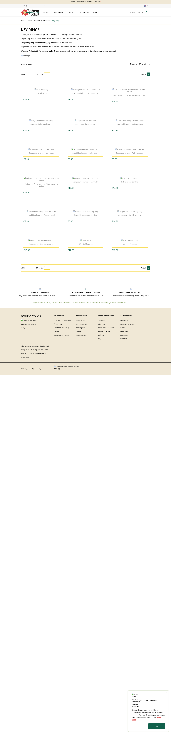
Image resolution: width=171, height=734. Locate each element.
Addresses (123, 335)
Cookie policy (80, 328)
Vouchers (123, 339)
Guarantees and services (106, 328)
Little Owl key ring (85, 244)
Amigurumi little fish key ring (129, 215)
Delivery (101, 335)
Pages (143, 74)
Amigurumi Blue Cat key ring (41, 124)
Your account (126, 315)
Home (45, 12)
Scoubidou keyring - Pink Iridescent (129, 153)
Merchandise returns (127, 324)
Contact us (46, 6)
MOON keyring (41, 93)
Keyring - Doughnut (129, 244)
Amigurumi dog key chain (85, 124)
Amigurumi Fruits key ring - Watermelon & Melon (41, 185)
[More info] (43, 99)
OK (157, 726)
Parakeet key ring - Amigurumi (41, 244)
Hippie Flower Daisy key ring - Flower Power (130, 95)
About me (101, 324)
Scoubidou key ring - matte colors (85, 153)
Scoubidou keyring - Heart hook (41, 153)
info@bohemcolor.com (29, 6)
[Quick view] (39, 99)
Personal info (124, 320)
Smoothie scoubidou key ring (85, 215)
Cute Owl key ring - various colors (130, 124)
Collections (57, 12)
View (23, 74)
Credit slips (124, 331)
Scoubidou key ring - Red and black (41, 215)
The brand (84, 12)
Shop (71, 12)
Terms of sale (80, 320)
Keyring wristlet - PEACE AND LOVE (85, 93)
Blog (95, 12)
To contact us (81, 335)
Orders (122, 328)
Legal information (82, 324)
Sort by (39, 74)
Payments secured (104, 331)
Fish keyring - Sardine (129, 182)
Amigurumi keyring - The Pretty (85, 182)
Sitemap (79, 331)
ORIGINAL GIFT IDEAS (61, 335)
